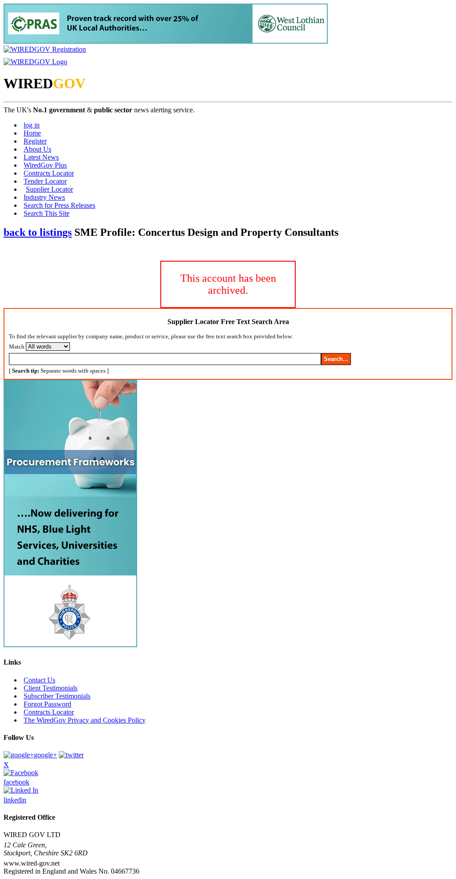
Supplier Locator (49, 189)
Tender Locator (45, 181)
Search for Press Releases (59, 205)
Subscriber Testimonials (57, 696)
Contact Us (39, 680)
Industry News (44, 197)
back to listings (38, 232)
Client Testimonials (50, 688)
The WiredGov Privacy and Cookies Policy (85, 720)
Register (35, 141)
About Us (37, 149)
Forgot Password (47, 704)
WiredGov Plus (45, 165)
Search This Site (46, 213)
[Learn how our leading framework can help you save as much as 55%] (166, 41)
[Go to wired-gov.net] (35, 62)
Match (16, 346)
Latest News (41, 157)
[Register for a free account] (45, 49)
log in (32, 125)
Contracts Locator (49, 173)
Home (32, 133)
